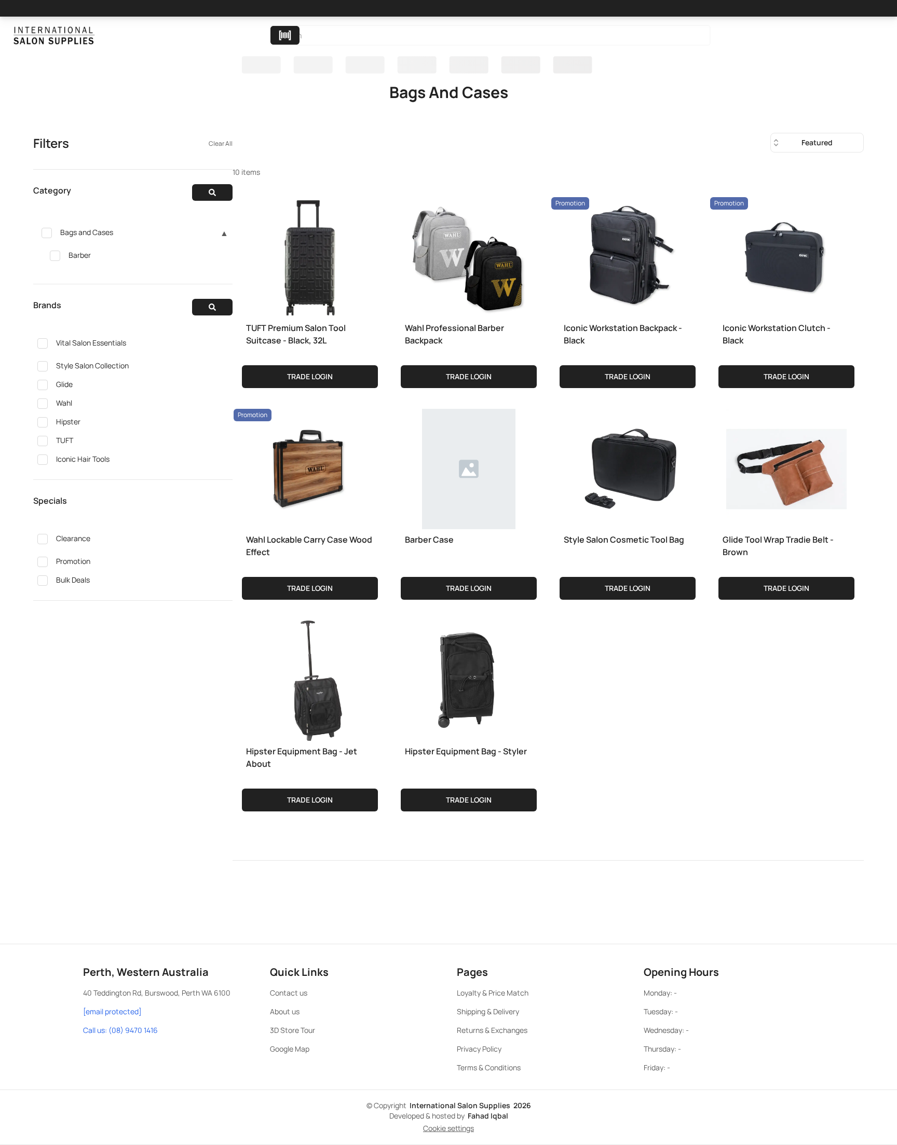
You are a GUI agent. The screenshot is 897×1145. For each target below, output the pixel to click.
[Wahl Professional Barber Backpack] (468, 255)
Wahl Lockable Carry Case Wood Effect (309, 546)
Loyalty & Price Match (492, 993)
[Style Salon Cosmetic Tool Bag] (627, 467)
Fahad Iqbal (488, 1116)
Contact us (288, 993)
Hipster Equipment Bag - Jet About (301, 757)
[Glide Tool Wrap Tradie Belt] (786, 467)
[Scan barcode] (285, 35)
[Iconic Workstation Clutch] (786, 255)
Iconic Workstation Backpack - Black (623, 334)
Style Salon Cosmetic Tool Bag (624, 539)
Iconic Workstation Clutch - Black (777, 334)
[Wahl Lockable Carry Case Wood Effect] (310, 467)
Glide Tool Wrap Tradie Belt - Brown (778, 546)
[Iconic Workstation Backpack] (627, 255)
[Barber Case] (468, 467)
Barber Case (429, 539)
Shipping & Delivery (488, 1011)
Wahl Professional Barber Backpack (454, 334)
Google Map (289, 1049)
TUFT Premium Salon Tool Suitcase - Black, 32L (296, 334)
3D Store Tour (292, 1030)
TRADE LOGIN (310, 376)
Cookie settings (448, 1128)
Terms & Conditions (489, 1067)
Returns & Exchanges (492, 1030)
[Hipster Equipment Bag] (310, 678)
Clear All (221, 144)
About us (285, 1011)
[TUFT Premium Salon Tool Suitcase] (310, 255)
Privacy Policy (479, 1049)
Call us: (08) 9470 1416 (120, 1030)
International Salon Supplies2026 (470, 1105)
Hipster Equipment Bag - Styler (466, 751)
